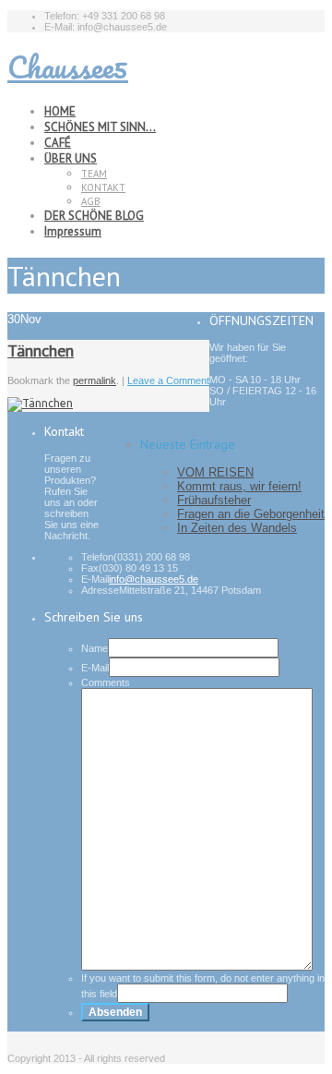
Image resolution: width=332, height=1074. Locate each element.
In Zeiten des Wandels (237, 528)
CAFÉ (57, 143)
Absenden (115, 1012)
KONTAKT (103, 187)
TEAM (94, 173)
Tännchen (40, 350)
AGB (91, 201)
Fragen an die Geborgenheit (251, 514)
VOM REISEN (215, 472)
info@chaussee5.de (153, 579)
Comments (105, 682)
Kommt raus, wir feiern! (239, 486)
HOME (60, 111)
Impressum (72, 231)
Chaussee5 (67, 66)
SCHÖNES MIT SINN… (100, 127)
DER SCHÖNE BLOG (94, 215)
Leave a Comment (168, 380)
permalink (94, 380)
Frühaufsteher (214, 500)
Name (94, 648)
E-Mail (95, 667)
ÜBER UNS (70, 158)
